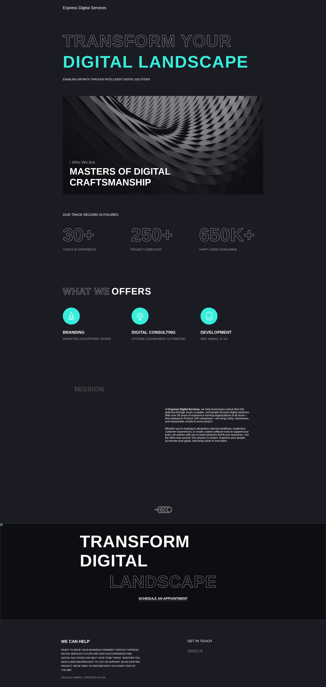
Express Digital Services (84, 7)
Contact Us (195, 650)
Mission (89, 389)
